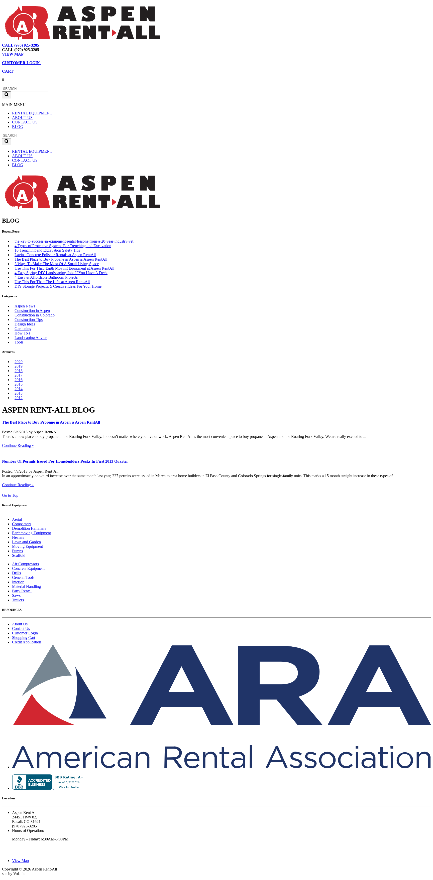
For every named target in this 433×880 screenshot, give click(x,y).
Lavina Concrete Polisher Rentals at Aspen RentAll (55, 255)
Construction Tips (29, 319)
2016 (19, 380)
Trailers (18, 600)
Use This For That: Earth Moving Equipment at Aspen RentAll (64, 268)
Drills (16, 573)
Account (83, 45)
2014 (19, 389)
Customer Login (25, 633)
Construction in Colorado (35, 315)
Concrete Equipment (28, 568)
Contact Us (21, 628)
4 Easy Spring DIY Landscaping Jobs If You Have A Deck (61, 273)
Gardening (23, 328)
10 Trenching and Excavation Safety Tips (47, 250)
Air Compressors (25, 564)
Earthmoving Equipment (31, 533)
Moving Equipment (27, 546)
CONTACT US (25, 122)
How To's (22, 333)
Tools (19, 342)
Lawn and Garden (26, 542)
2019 (19, 366)
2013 (19, 393)
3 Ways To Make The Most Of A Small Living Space (57, 264)
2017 (19, 375)
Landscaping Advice (31, 337)
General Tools (23, 577)
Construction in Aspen (32, 310)
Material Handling (26, 586)
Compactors (21, 524)
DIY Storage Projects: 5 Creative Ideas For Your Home (58, 286)
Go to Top (10, 495)
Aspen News (25, 306)
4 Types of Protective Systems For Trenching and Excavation (63, 246)
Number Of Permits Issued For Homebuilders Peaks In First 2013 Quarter (65, 461)
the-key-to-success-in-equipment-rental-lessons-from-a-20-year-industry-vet (74, 241)
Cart (68, 45)
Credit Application (26, 642)
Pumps (17, 551)
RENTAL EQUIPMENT (32, 113)
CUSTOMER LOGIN (21, 63)
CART (8, 71)
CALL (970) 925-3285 (20, 45)
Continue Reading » (18, 445)
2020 (19, 362)
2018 (19, 371)
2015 (19, 384)
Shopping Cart (23, 637)
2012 (19, 398)
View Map (52, 45)
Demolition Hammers (29, 528)
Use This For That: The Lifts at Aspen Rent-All (52, 282)
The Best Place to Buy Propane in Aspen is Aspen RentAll (61, 259)
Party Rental (22, 591)
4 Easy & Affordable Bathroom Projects (46, 277)
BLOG (17, 126)
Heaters (18, 537)
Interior (18, 582)
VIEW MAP (13, 54)
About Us (20, 624)
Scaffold (18, 555)
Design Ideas (25, 324)
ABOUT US (22, 117)
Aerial (17, 519)
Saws (16, 595)
